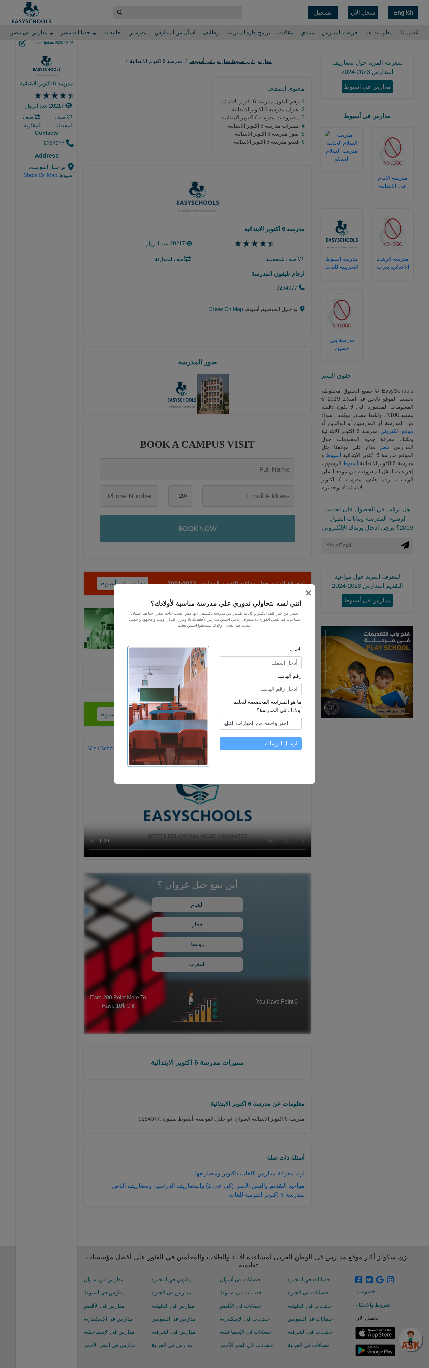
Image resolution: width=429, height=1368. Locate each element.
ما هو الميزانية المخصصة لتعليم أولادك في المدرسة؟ (267, 706)
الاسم (295, 649)
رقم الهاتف (289, 676)
